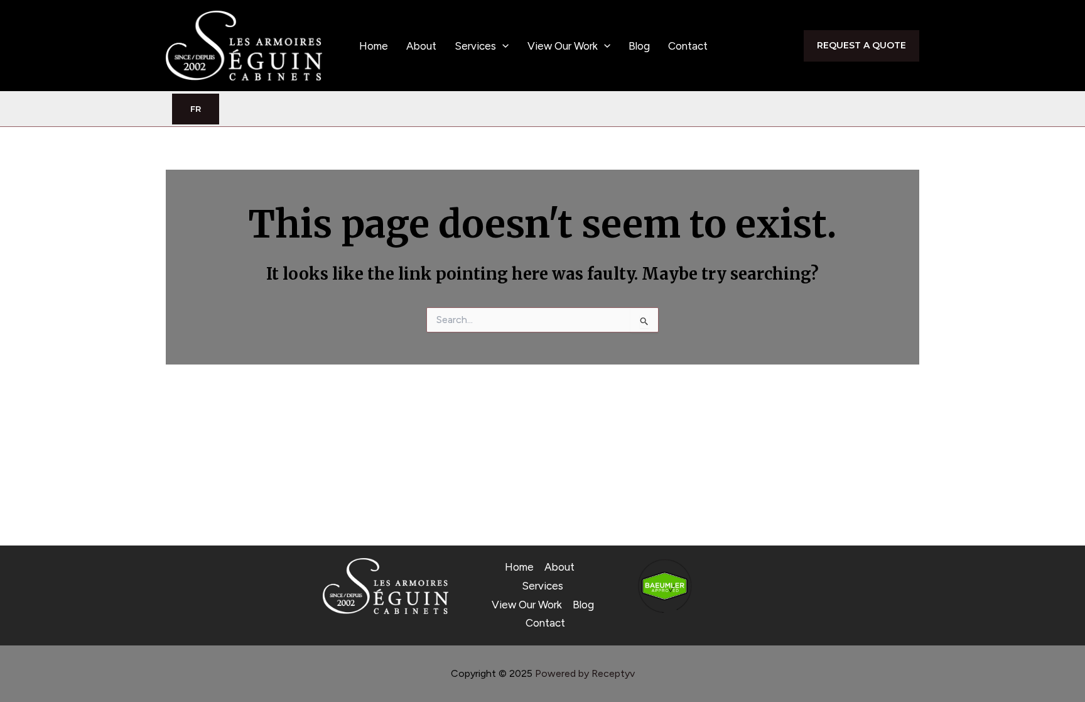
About (421, 46)
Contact (688, 46)
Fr (195, 109)
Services (475, 46)
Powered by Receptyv (585, 673)
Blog (639, 46)
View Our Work (562, 46)
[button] (502, 45)
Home (373, 46)
